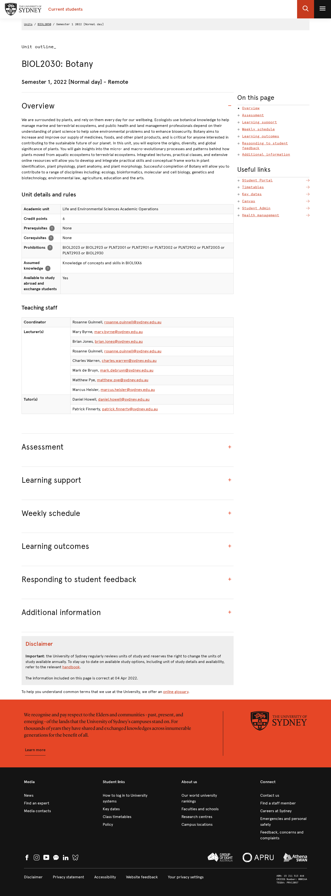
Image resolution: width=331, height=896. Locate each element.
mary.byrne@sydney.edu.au (118, 331)
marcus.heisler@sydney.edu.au (128, 389)
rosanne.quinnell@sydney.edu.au (132, 322)
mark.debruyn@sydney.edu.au (126, 370)
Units (28, 24)
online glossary (175, 691)
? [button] (52, 228)
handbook (71, 667)
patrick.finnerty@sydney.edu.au (130, 409)
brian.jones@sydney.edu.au (119, 341)
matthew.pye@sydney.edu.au (122, 380)
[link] (47, 795)
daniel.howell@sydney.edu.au (124, 399)
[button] (305, 9)
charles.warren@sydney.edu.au (129, 360)
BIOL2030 (44, 24)
